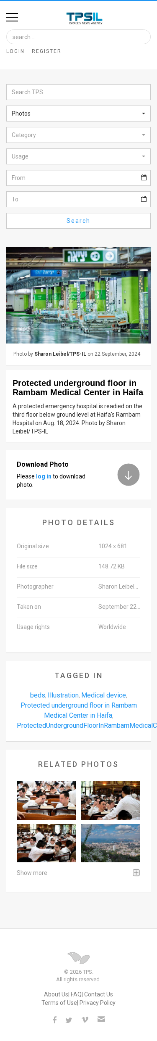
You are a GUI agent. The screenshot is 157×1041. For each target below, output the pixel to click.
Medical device (103, 695)
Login (15, 51)
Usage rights (33, 627)
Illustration (63, 695)
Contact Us (98, 994)
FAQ (76, 994)
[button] (78, 113)
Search (78, 220)
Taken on (29, 606)
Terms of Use (59, 1002)
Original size (33, 546)
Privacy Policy (98, 1002)
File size (27, 566)
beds (37, 695)
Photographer (35, 586)
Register (47, 51)
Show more (32, 872)
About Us (56, 994)
